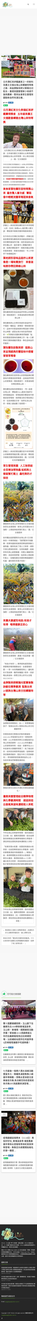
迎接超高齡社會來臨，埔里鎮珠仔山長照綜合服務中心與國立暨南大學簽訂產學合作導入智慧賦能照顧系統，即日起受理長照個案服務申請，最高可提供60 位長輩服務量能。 (18, 1269)
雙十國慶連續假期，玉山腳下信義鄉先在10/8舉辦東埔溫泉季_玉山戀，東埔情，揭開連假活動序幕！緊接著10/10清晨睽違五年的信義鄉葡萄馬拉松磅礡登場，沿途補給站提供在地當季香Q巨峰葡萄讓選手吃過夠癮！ (18, 1033)
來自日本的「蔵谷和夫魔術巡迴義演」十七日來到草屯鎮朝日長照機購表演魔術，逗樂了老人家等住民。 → (18, 940)
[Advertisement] (18, 34)
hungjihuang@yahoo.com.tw (12, 1301)
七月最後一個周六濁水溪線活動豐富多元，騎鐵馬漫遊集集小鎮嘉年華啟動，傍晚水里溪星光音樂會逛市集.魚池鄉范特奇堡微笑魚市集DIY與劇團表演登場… (18, 1077)
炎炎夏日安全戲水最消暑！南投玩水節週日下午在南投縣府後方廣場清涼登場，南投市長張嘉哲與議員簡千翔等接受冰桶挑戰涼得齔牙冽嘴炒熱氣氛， (18, 1285)
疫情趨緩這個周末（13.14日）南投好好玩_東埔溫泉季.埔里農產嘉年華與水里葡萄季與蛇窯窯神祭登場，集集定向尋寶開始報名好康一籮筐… (18, 1144)
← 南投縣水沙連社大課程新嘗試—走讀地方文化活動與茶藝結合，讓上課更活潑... (18, 931)
